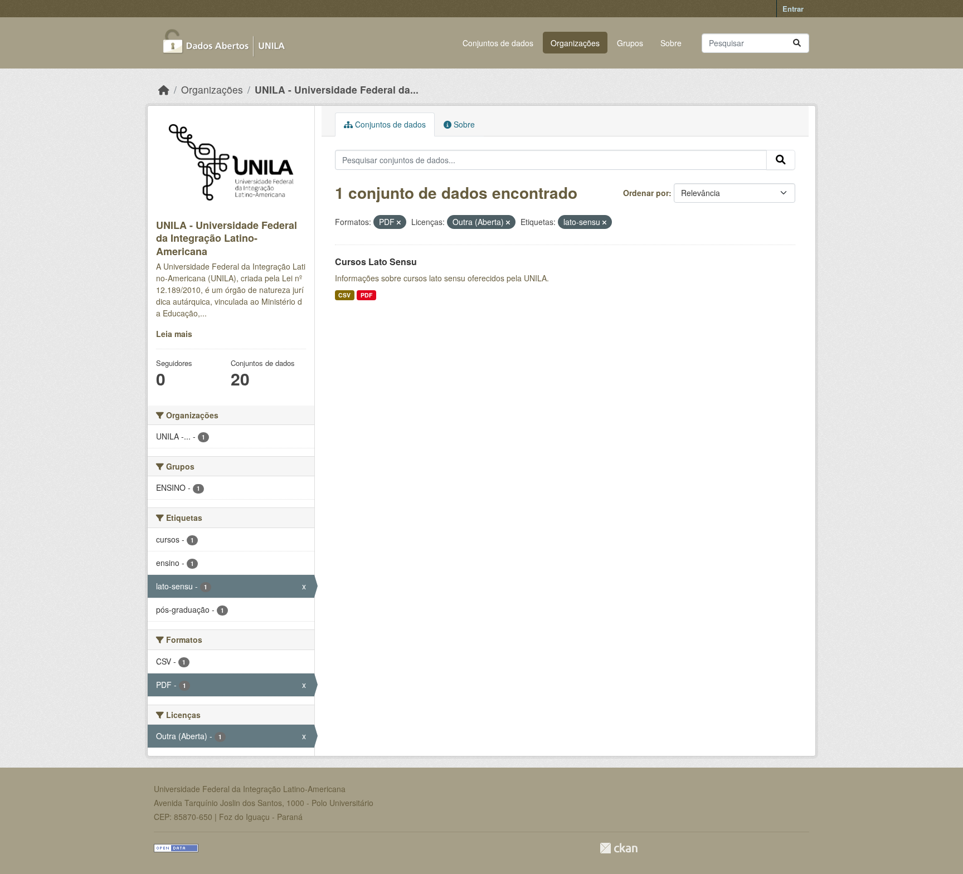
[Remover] (399, 222)
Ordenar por (646, 192)
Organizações (575, 42)
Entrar (793, 8)
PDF (366, 295)
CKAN (619, 848)
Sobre (671, 42)
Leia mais (174, 333)
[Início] (163, 89)
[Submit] (797, 43)
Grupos (630, 42)
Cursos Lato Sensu (376, 261)
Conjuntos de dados (498, 42)
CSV (344, 295)
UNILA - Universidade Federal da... (337, 89)
